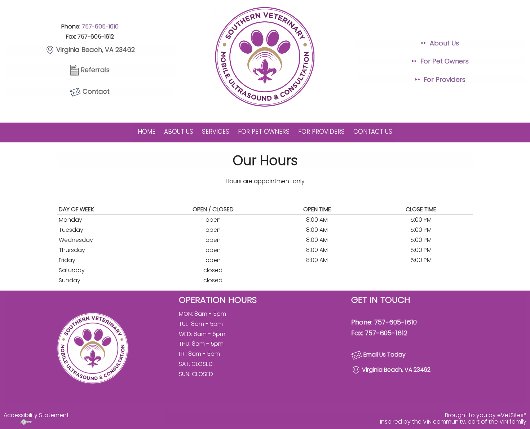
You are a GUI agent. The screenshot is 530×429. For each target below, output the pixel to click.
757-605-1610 (100, 26)
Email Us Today (384, 355)
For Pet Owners (444, 61)
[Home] (265, 57)
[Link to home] (93, 348)
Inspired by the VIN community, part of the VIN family (453, 421)
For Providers (444, 79)
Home (146, 131)
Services (215, 131)
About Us (444, 43)
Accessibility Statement (36, 415)
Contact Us (372, 131)
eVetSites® (511, 415)
